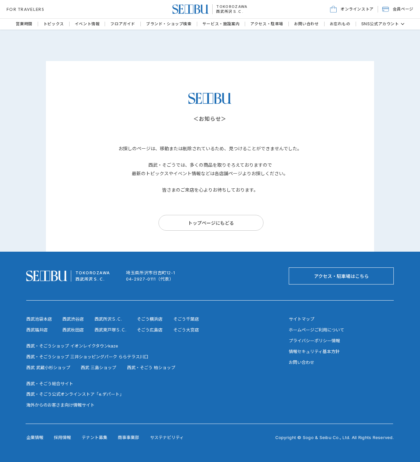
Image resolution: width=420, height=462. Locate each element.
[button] (397, 9)
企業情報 (34, 437)
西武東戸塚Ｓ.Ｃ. (110, 329)
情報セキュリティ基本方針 (314, 351)
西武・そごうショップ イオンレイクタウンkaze (72, 345)
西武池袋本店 (39, 319)
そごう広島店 (149, 329)
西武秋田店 (73, 329)
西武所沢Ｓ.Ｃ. (229, 11)
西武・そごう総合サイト (49, 383)
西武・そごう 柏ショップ (151, 367)
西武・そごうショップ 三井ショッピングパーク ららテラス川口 (87, 356)
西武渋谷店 (73, 319)
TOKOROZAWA (231, 6)
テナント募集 (94, 437)
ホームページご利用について (316, 329)
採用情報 (62, 437)
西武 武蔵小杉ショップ (48, 367)
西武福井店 (37, 329)
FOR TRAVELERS (25, 9)
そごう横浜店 (149, 319)
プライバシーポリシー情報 (314, 340)
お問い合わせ (301, 362)
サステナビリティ (167, 437)
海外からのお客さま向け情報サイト (60, 405)
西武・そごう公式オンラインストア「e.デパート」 (75, 394)
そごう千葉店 (186, 319)
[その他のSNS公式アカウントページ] (402, 24)
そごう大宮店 (186, 329)
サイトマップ (301, 319)
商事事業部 (128, 437)
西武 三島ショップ (98, 367)
